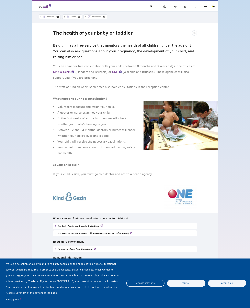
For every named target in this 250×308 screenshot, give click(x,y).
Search (194, 6)
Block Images (164, 6)
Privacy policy (12, 299)
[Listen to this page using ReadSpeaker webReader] (195, 32)
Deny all (186, 283)
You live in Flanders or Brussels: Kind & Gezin (78, 226)
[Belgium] (213, 6)
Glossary (184, 6)
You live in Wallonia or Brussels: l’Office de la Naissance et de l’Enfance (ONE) (93, 233)
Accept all (227, 283)
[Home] (44, 6)
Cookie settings (145, 283)
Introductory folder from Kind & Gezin (75, 249)
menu (205, 6)
